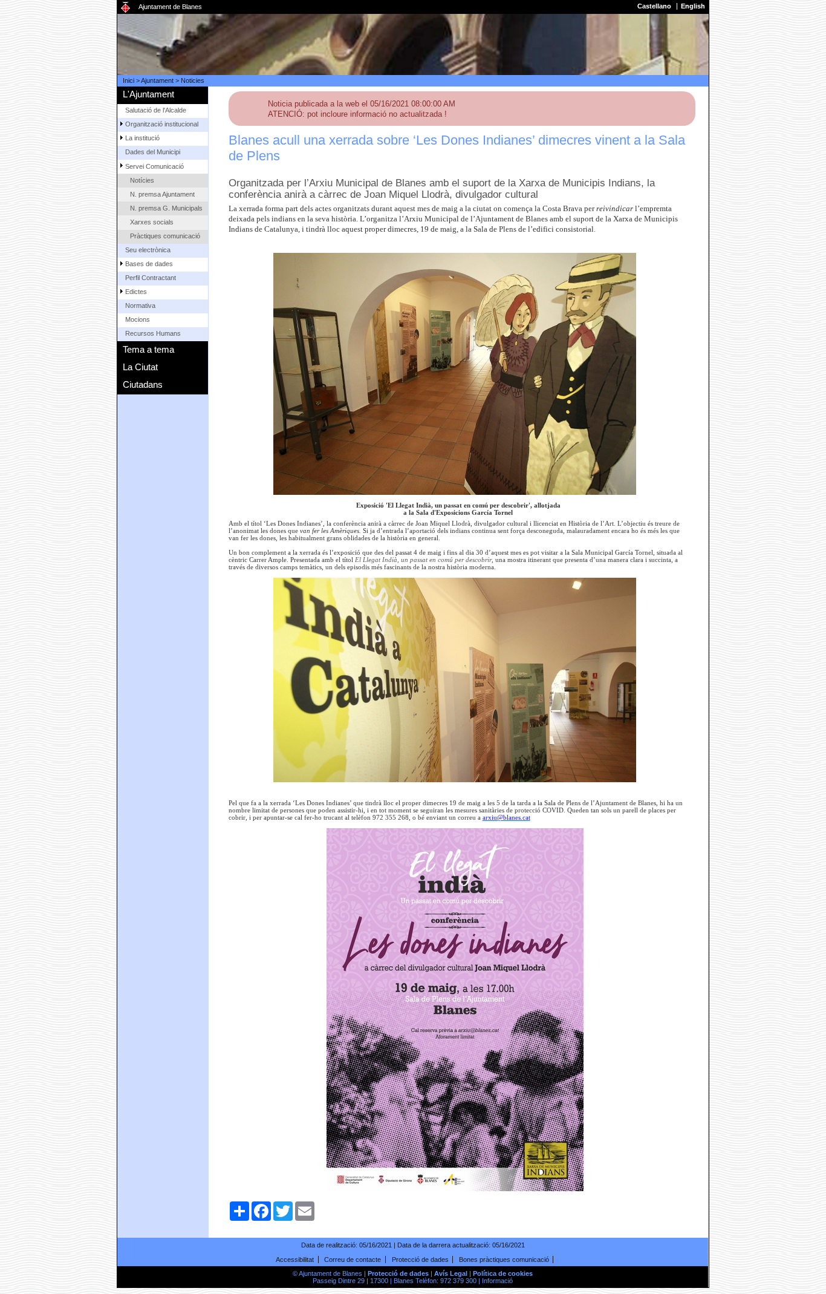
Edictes (136, 291)
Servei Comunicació (154, 166)
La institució (142, 138)
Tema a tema (148, 349)
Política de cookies (503, 1273)
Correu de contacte (352, 1259)
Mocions (137, 319)
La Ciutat (140, 367)
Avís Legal (450, 1273)
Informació (497, 1280)
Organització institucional (161, 124)
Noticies (192, 80)
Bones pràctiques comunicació (504, 1259)
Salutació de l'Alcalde (155, 110)
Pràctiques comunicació (165, 236)
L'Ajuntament (148, 94)
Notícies (142, 180)
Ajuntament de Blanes (170, 6)
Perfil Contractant (150, 277)
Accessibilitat (295, 1259)
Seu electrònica (148, 249)
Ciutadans (143, 384)
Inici (128, 80)
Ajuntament (157, 80)
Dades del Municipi (152, 151)
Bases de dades (149, 263)
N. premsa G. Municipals (166, 208)
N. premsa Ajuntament (162, 194)
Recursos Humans (153, 333)
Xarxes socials (152, 222)
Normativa (140, 305)
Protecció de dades (420, 1259)
